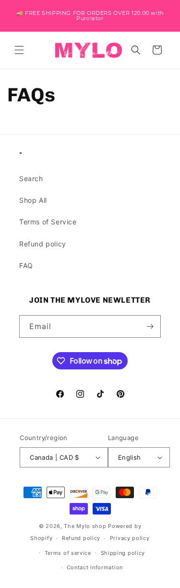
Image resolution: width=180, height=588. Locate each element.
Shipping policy (123, 553)
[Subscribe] (149, 326)
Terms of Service (48, 222)
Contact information (95, 567)
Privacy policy (130, 538)
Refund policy (42, 244)
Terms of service (68, 553)
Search (31, 178)
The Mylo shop (85, 526)
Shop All (33, 200)
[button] (19, 50)
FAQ (26, 265)
